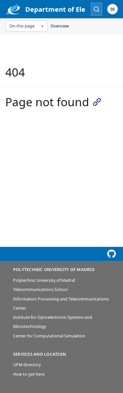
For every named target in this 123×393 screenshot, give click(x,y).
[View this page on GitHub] (112, 254)
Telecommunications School (40, 289)
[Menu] (112, 9)
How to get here (29, 374)
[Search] (96, 9)
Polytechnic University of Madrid (44, 280)
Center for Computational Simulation (49, 336)
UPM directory (27, 364)
